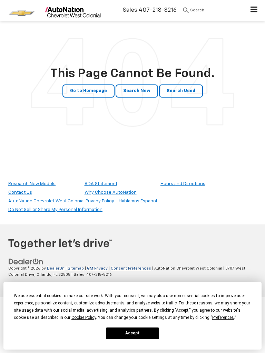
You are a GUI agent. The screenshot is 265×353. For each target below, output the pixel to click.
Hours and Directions (182, 184)
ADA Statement (101, 184)
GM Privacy (97, 268)
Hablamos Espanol (138, 201)
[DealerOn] (25, 261)
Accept (132, 333)
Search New (136, 91)
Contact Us (20, 192)
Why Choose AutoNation (111, 192)
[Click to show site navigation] (254, 10)
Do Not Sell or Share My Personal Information (55, 210)
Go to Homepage (88, 91)
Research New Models (32, 184)
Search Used (181, 91)
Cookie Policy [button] (83, 317)
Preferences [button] (223, 317)
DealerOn (56, 268)
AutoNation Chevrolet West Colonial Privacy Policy (61, 201)
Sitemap (76, 268)
